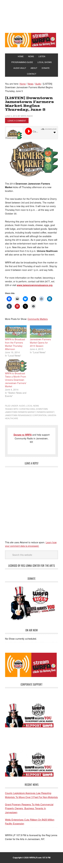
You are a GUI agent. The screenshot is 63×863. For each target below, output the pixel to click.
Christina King (27, 408)
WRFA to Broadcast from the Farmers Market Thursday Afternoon (15, 344)
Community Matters (38, 319)
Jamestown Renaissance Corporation (26, 415)
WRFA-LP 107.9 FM (31, 16)
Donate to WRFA (23, 434)
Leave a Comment (17, 120)
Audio (22, 405)
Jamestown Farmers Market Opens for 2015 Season (40, 342)
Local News (32, 405)
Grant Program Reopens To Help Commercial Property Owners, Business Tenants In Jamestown (29, 808)
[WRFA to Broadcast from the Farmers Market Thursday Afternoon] (16, 331)
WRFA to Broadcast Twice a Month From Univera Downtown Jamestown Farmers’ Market (15, 380)
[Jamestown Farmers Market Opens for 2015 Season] (41, 331)
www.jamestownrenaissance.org (34, 285)
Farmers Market (45, 412)
